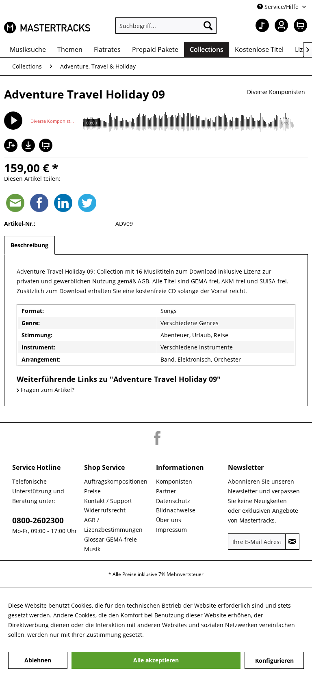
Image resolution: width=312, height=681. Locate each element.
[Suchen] (208, 25)
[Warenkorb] (299, 25)
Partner (166, 491)
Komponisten (174, 481)
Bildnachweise (175, 510)
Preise (92, 491)
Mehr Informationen (173, 634)
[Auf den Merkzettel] (12, 146)
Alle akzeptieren (156, 660)
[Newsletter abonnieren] (292, 541)
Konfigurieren (274, 660)
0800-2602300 (38, 520)
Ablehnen (37, 660)
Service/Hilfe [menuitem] (281, 7)
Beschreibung (29, 245)
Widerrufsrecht (105, 510)
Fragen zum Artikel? (46, 390)
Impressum (171, 529)
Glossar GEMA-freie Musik (110, 544)
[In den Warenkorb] (46, 146)
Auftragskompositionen (115, 481)
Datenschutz (173, 501)
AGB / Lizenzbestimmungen (113, 524)
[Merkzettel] (259, 25)
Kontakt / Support (108, 501)
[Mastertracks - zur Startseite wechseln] (47, 27)
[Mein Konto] (279, 25)
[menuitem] (166, 25)
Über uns (168, 520)
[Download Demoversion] (29, 150)
